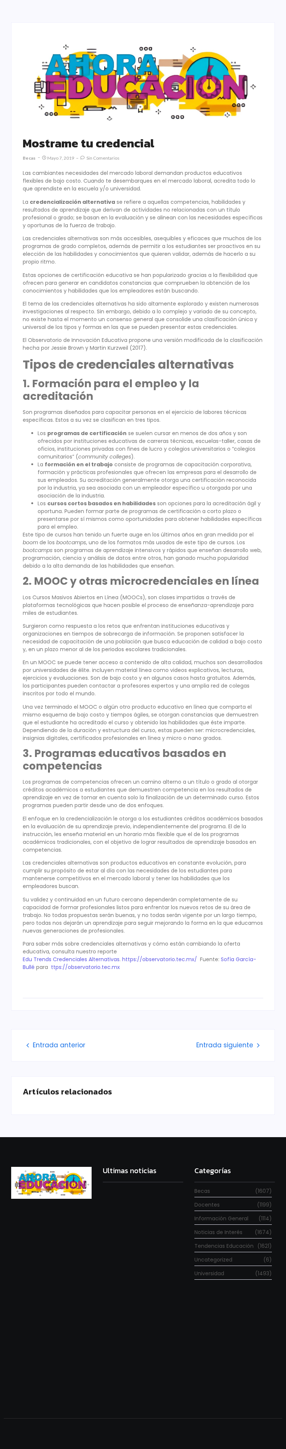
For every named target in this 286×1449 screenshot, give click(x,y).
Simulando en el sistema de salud (142, 1317)
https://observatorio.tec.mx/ (159, 959)
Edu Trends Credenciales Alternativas (71, 959)
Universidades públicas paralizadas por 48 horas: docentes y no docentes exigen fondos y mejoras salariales (140, 1246)
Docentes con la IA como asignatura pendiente (132, 1388)
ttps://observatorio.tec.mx (85, 967)
